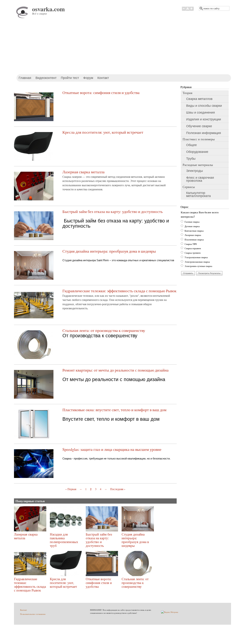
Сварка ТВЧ (191, 244)
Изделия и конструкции (203, 119)
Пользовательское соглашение (33, 614)
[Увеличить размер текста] (192, 10)
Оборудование (197, 152)
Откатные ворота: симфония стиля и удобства (101, 92)
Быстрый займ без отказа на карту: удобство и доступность (112, 211)
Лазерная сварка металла (83, 171)
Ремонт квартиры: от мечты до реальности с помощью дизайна (115, 370)
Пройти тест (70, 78)
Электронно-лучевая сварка (198, 266)
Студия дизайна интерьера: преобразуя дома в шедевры (109, 251)
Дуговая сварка (192, 226)
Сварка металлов (199, 99)
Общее (191, 145)
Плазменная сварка (194, 239)
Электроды (194, 171)
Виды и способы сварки (204, 105)
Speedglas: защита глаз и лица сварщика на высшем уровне (111, 449)
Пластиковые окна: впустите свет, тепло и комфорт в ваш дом (114, 409)
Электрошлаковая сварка (197, 261)
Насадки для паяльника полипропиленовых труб (64, 540)
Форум (88, 78)
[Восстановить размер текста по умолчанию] (188, 10)
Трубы (190, 158)
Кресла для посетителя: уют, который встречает (102, 132)
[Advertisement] (122, 47)
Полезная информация (203, 133)
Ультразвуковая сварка (196, 257)
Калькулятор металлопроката (198, 194)
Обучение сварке (199, 126)
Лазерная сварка (193, 235)
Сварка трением (193, 252)
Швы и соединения (200, 112)
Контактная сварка (194, 230)
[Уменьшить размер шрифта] (184, 10)
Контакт (103, 78)
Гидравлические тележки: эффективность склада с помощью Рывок (119, 290)
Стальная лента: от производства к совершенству (103, 330)
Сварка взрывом (193, 248)
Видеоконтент (46, 78)
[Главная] (23, 17)
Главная (25, 78)
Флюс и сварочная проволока (200, 179)
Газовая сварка (192, 221)
